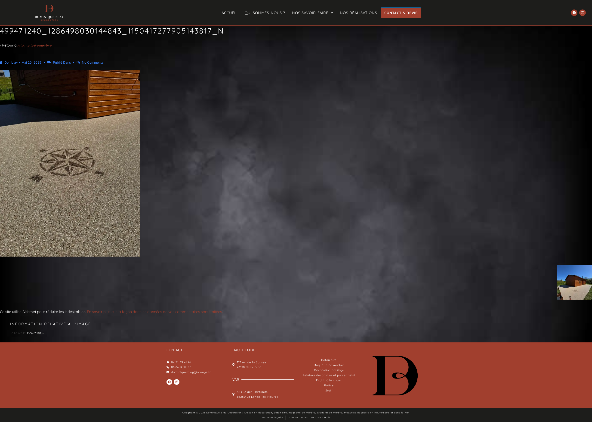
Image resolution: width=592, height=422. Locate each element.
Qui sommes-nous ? (265, 12)
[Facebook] (574, 12)
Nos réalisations (358, 12)
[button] (312, 12)
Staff (329, 390)
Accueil (230, 12)
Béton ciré (329, 360)
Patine (329, 385)
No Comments (92, 62)
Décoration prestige (329, 370)
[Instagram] (582, 12)
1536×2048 (34, 333)
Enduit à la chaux (329, 380)
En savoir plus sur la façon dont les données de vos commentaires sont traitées (154, 311)
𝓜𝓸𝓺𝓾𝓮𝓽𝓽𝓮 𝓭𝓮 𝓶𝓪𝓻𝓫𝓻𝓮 (34, 45)
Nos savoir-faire (310, 12)
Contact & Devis (401, 13)
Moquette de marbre (329, 365)
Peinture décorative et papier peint (329, 375)
